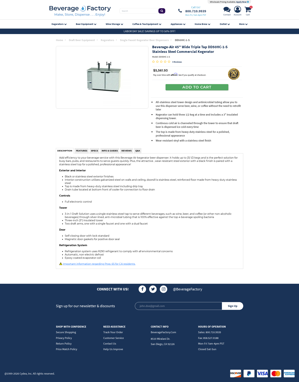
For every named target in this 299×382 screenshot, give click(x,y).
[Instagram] (163, 289)
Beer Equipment (84, 23)
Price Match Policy (66, 349)
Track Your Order (113, 332)
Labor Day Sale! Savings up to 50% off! (149, 31)
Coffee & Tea (145, 23)
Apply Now (241, 1)
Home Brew (201, 23)
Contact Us (109, 343)
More (241, 23)
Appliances (176, 23)
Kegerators (58, 23)
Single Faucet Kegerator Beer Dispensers (144, 40)
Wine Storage (113, 23)
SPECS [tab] (94, 150)
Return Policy (63, 343)
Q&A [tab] (137, 150)
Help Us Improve (113, 349)
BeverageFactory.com (163, 332)
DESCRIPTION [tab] (64, 150)
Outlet (223, 23)
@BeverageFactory (187, 289)
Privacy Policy (64, 338)
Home (59, 40)
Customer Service (113, 338)
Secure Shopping (66, 332)
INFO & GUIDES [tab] (110, 150)
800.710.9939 (213, 332)
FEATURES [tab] (81, 150)
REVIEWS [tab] (126, 150)
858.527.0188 (210, 338)
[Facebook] (142, 289)
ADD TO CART (196, 87)
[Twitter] (153, 289)
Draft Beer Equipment (82, 40)
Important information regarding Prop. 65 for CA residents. (99, 263)
